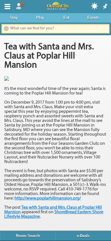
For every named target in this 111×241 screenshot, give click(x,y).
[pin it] (105, 7)
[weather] (95, 6)
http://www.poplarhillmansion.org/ (48, 198)
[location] (20, 6)
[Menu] (6, 6)
